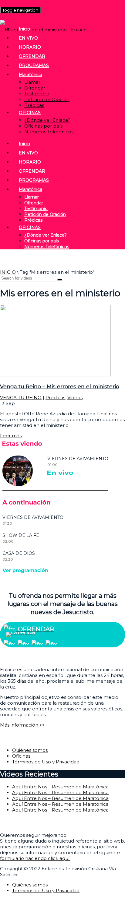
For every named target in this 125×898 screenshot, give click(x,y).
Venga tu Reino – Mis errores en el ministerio (59, 386)
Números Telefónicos (48, 132)
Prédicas (34, 105)
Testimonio (36, 94)
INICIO (8, 272)
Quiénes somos (30, 750)
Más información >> (22, 725)
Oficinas (21, 756)
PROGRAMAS (34, 65)
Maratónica (30, 74)
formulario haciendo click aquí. (35, 858)
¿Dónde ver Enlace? (47, 120)
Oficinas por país (43, 126)
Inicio (24, 29)
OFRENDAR (32, 56)
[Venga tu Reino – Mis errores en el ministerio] (55, 375)
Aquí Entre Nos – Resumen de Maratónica (60, 787)
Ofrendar (34, 88)
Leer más (11, 435)
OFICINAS (30, 112)
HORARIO (30, 47)
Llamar (32, 82)
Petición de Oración (46, 99)
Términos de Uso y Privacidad (45, 762)
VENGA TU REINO (21, 397)
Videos (75, 397)
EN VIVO (28, 38)
